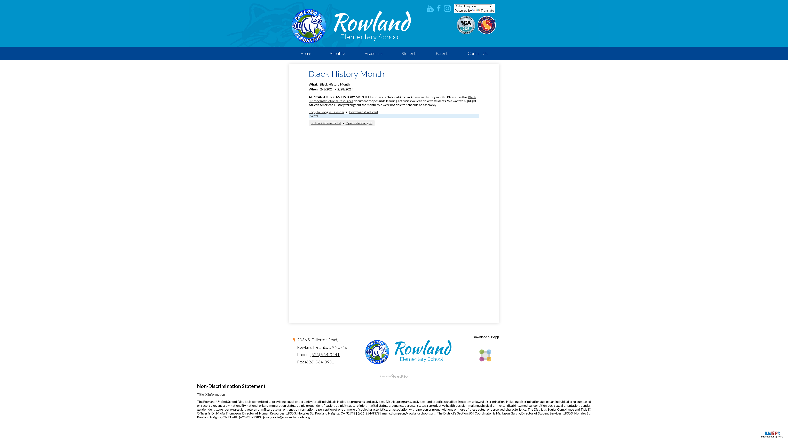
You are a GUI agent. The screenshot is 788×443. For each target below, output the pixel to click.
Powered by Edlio (394, 376)
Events (313, 116)
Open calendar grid (359, 123)
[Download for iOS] (485, 368)
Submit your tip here (772, 436)
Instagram (447, 8)
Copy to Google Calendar (326, 112)
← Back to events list (326, 123)
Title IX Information (211, 394)
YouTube (430, 8)
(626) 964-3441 (325, 354)
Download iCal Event (363, 112)
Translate (487, 10)
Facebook (438, 8)
